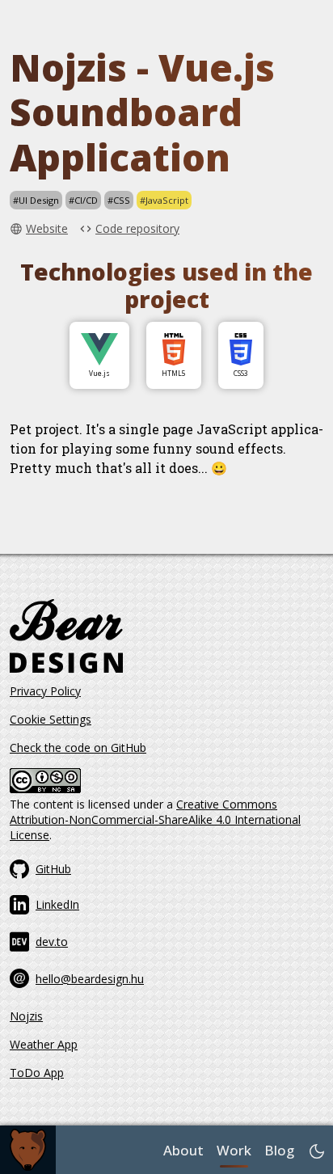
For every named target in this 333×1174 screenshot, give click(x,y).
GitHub (53, 868)
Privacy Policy (45, 691)
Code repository (137, 228)
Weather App (44, 1044)
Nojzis (26, 1016)
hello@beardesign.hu (90, 978)
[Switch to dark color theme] (317, 1151)
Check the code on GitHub (78, 747)
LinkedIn (57, 904)
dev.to (52, 941)
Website (47, 228)
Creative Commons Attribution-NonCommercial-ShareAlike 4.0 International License (155, 819)
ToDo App (37, 1072)
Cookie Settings (50, 719)
